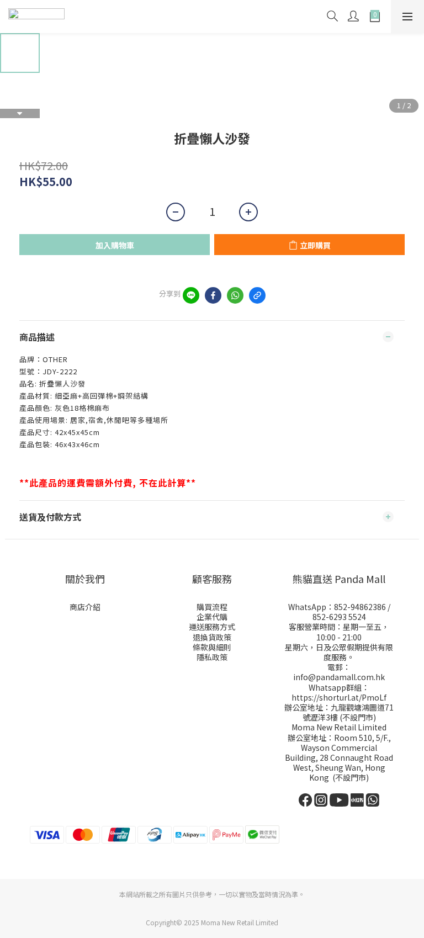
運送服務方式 (212, 626)
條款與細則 (212, 647)
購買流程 (212, 606)
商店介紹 (85, 606)
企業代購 (212, 616)
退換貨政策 (212, 637)
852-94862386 (360, 606)
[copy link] (257, 295)
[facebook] (213, 295)
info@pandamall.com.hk (339, 676)
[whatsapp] (235, 295)
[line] (191, 295)
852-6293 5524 (339, 616)
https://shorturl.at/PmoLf (339, 697)
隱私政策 (212, 657)
